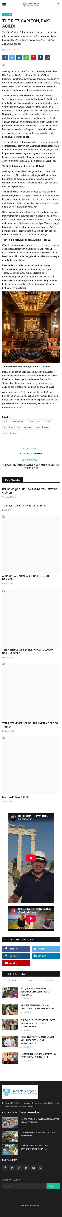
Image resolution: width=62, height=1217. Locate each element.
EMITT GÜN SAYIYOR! (31, 453)
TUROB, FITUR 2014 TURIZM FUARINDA (24, 505)
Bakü (6, 421)
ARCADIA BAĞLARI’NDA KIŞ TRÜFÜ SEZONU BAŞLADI (26, 578)
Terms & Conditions (30, 1205)
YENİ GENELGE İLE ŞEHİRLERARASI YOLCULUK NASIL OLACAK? (27, 651)
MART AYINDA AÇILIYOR (15, 797)
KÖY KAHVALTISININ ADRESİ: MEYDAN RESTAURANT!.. (37, 1134)
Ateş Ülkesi (8, 427)
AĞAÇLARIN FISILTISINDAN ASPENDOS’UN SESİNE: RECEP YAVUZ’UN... (35, 991)
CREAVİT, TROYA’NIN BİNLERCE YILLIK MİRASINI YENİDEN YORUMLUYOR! (31, 466)
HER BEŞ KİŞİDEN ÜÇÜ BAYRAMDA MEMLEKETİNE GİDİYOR (29, 491)
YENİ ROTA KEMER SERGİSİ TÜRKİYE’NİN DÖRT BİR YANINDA (30, 725)
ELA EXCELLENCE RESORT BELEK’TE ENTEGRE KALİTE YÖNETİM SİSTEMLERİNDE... (37, 1023)
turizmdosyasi (42, 427)
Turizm (30, 421)
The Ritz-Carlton (44, 421)
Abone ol (53, 1186)
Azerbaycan (18, 421)
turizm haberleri (24, 427)
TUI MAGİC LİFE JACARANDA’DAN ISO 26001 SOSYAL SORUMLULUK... (38, 1055)
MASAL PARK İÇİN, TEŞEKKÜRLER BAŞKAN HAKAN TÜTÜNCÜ (39, 1120)
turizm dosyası (10, 433)
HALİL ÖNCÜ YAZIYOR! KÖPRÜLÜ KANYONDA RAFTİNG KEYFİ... (35, 1147)
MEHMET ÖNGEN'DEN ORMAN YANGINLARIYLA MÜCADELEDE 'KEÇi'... (38, 1007)
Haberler (7, 15)
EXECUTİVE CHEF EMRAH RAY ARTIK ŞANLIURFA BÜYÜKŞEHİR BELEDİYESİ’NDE (37, 1040)
